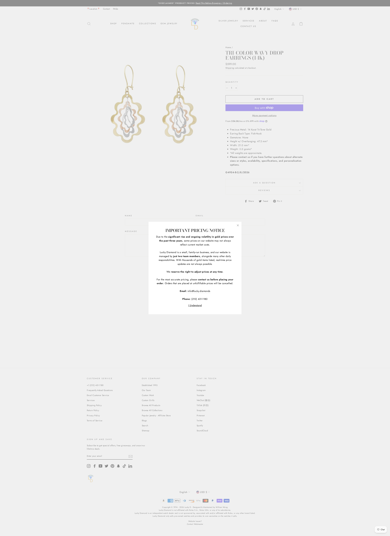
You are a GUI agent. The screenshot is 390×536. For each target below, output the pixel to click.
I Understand (195, 305)
